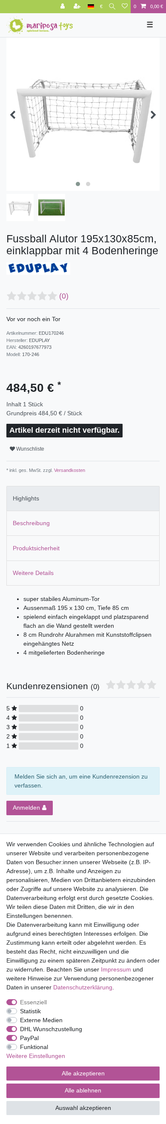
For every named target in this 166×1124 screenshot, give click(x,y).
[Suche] (112, 6)
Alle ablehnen (83, 1090)
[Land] (91, 6)
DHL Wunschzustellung (51, 1029)
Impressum (116, 969)
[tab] (83, 498)
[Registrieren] (78, 6)
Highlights (26, 498)
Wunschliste (29, 449)
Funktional (34, 1047)
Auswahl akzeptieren (83, 1107)
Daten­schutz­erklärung (82, 987)
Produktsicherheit (36, 548)
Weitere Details (33, 572)
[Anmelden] (63, 6)
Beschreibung (31, 523)
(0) (64, 296)
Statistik (30, 1011)
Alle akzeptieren (83, 1073)
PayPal (29, 1038)
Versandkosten (69, 470)
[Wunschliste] (125, 6)
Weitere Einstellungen (35, 1055)
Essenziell (33, 1002)
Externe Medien (41, 1020)
